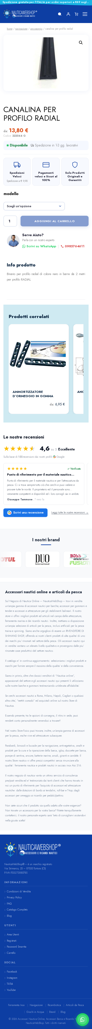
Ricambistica (54, 1005)
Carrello (11, 953)
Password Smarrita (16, 947)
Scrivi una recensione (28, 512)
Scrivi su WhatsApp (41, 246)
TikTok (10, 984)
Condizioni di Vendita (19, 891)
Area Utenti (13, 934)
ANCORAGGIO (36, 29)
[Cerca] (60, 14)
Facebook (12, 972)
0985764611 (75, 246)
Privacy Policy (14, 897)
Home (9, 29)
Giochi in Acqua (35, 1012)
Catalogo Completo (17, 909)
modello (11, 194)
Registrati (11, 941)
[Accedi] (68, 14)
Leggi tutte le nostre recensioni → (70, 512)
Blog (9, 916)
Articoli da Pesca (75, 1005)
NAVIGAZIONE (21, 29)
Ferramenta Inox (16, 1005)
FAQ (9, 904)
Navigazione (36, 1005)
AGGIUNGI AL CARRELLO (54, 221)
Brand (52, 1012)
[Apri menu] (85, 14)
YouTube (11, 990)
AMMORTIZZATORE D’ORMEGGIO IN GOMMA (33, 394)
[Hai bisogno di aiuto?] (82, 1019)
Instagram (12, 978)
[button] (81, 42)
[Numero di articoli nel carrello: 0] (76, 14)
